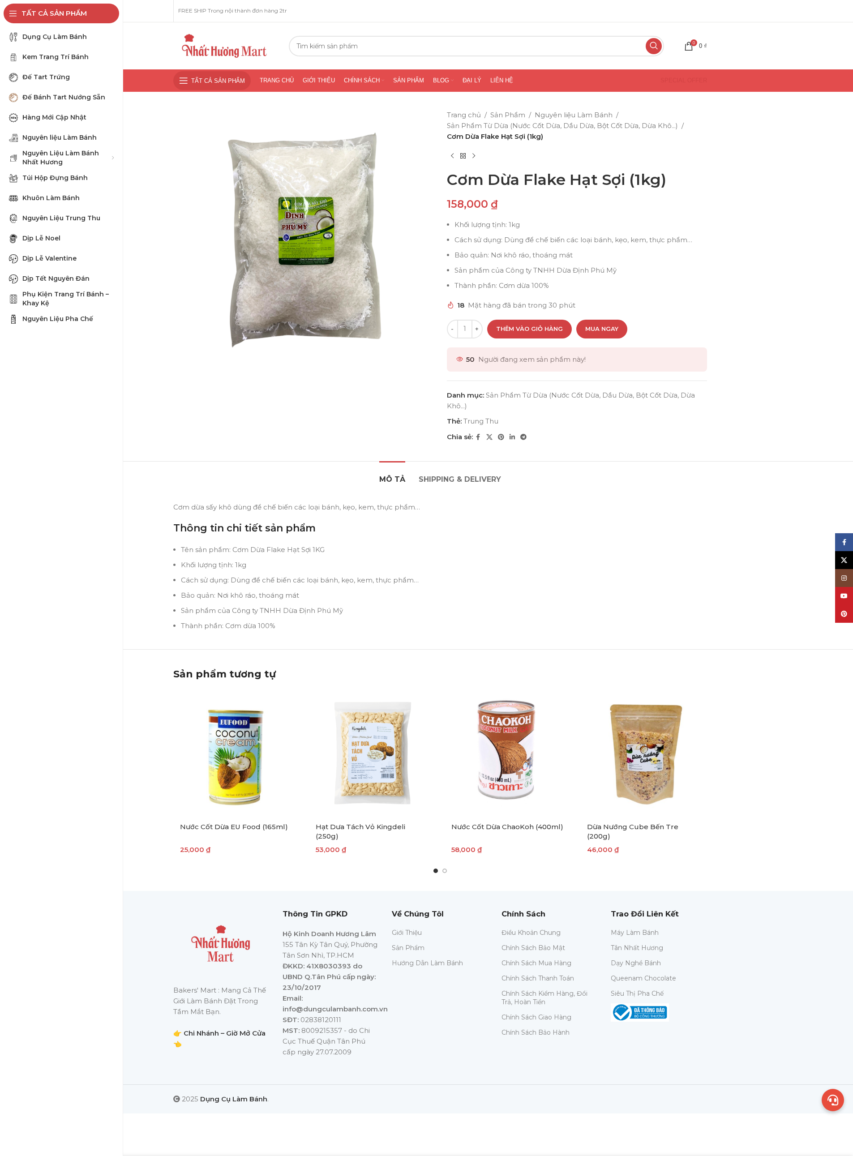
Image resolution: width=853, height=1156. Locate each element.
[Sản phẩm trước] (452, 156)
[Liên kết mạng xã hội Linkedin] (512, 437)
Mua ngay (601, 328)
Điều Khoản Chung (531, 933)
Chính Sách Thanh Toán (538, 978)
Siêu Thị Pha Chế (637, 993)
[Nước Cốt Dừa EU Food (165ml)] (236, 753)
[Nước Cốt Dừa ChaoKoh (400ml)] (508, 753)
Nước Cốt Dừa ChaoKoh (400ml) (507, 826)
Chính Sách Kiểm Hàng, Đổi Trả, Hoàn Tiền (544, 997)
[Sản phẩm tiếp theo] (473, 156)
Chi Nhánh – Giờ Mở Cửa (225, 1033)
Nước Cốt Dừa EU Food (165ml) (234, 826)
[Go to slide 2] (444, 871)
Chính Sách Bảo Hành (536, 1032)
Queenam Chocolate (643, 978)
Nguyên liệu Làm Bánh (574, 115)
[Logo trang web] (224, 45)
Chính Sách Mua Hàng (536, 963)
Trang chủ (464, 115)
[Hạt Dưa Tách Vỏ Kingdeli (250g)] (372, 753)
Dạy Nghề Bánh (636, 963)
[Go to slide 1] (435, 871)
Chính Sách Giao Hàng (536, 1017)
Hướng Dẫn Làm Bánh (427, 963)
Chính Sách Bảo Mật (533, 948)
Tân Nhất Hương (637, 948)
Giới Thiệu (407, 933)
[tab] (392, 474)
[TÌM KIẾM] (654, 46)
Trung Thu (480, 421)
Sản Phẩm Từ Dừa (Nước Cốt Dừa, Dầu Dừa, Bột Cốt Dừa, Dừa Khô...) (562, 125)
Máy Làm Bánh (635, 933)
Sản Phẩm (507, 115)
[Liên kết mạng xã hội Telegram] (523, 437)
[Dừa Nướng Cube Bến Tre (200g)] (643, 753)
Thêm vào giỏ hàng (529, 328)
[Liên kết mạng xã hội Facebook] (478, 437)
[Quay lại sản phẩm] (463, 156)
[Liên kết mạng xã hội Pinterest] (501, 437)
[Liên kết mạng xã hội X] (489, 437)
